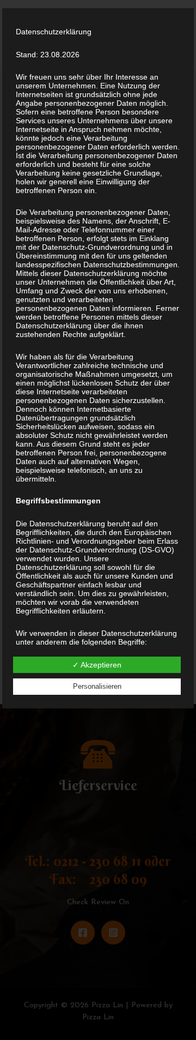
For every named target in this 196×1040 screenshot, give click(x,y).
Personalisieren (97, 686)
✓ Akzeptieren (96, 664)
